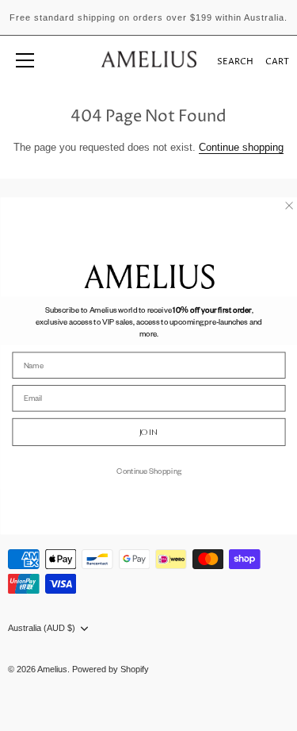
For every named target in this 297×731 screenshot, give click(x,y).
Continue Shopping (148, 470)
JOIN (148, 431)
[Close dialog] (288, 205)
